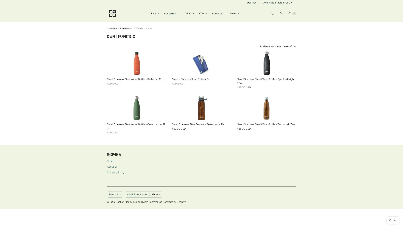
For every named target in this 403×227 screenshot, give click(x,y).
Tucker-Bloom (124, 201)
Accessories (171, 13)
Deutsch (251, 2)
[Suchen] (272, 13)
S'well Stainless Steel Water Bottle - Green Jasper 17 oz (136, 126)
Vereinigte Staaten (278, 2)
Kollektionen (126, 28)
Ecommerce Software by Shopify (167, 201)
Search (111, 161)
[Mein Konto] (281, 13)
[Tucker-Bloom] (112, 13)
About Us (217, 13)
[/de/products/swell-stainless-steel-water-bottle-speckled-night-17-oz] (266, 63)
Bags (153, 13)
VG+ (201, 13)
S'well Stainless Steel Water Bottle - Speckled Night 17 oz (266, 81)
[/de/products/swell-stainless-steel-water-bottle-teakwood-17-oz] (266, 108)
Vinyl (188, 13)
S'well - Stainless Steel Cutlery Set (191, 79)
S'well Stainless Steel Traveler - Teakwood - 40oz (199, 124)
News (233, 13)
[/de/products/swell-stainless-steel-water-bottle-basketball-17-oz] (136, 63)
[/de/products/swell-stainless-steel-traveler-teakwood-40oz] (201, 108)
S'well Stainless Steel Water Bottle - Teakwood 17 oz (266, 124)
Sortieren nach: (276, 46)
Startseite (112, 28)
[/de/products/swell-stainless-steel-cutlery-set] (201, 63)
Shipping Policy (115, 172)
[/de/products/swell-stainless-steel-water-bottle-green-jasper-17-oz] (136, 108)
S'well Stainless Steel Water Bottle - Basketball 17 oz (136, 79)
